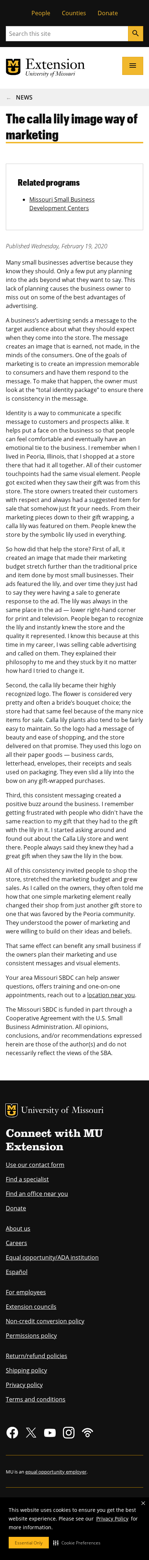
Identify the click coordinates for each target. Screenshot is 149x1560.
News (24, 97)
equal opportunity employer (55, 1471)
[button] (77, 1542)
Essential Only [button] (29, 1543)
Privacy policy (24, 1385)
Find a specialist (27, 1179)
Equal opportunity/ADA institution (52, 1257)
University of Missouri (62, 1111)
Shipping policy (26, 1370)
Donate (108, 13)
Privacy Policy (112, 1518)
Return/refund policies (36, 1356)
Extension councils (31, 1307)
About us (18, 1228)
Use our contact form (35, 1165)
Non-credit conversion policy (45, 1321)
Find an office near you (37, 1194)
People (40, 13)
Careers (16, 1243)
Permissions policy (31, 1336)
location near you (111, 995)
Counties (74, 13)
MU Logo (11, 1110)
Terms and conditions (35, 1399)
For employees (26, 1292)
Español (16, 1272)
